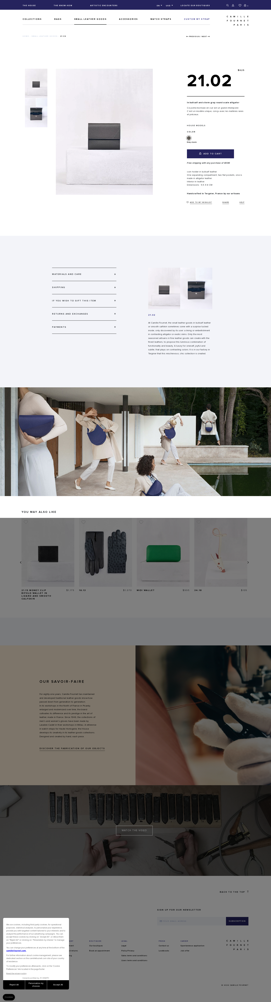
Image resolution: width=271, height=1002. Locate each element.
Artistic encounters (104, 5)
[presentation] (20, 562)
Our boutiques (96, 946)
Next (204, 36)
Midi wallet (146, 590)
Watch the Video (134, 830)
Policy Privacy (127, 951)
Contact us (164, 946)
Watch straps (160, 19)
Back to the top (232, 892)
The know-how (63, 5)
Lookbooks (164, 951)
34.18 (198, 590)
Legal (123, 946)
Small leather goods (90, 19)
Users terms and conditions (134, 961)
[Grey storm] (189, 138)
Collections (32, 19)
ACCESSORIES (128, 19)
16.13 (82, 590)
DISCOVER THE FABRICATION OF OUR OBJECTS (72, 748)
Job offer (185, 951)
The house (29, 5)
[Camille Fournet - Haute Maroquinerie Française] (230, 21)
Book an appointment (99, 951)
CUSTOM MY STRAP (197, 19)
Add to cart (212, 154)
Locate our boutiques (195, 5)
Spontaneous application (192, 946)
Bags (57, 19)
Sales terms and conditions (134, 956)
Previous (194, 36)
